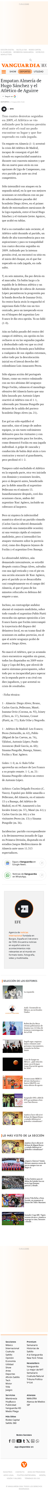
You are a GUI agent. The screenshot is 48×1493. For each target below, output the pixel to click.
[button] (4, 71)
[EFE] (24, 908)
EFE (12, 109)
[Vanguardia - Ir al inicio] (24, 65)
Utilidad (38, 71)
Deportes (25, 71)
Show (13, 71)
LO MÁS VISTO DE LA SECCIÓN (23, 1135)
